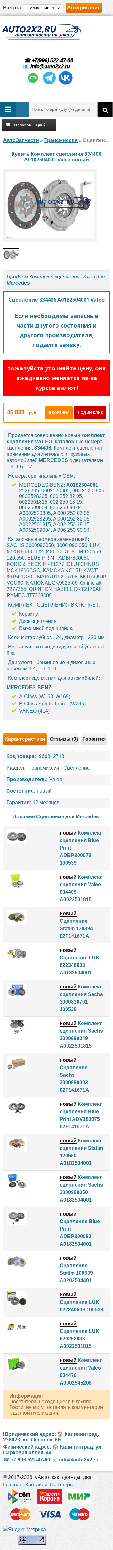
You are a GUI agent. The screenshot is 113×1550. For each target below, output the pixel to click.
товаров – (29, 125)
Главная (13, 1484)
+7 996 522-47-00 (30, 1459)
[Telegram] (49, 83)
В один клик (90, 412)
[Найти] (105, 109)
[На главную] (41, 32)
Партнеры (62, 1484)
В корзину (59, 412)
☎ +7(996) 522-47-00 (48, 60)
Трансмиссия (44, 767)
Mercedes (18, 283)
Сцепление (76, 767)
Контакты (36, 1484)
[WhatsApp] (32, 83)
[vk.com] (65, 83)
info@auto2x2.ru (50, 66)
